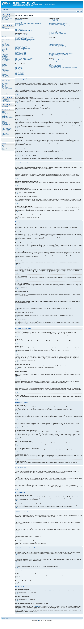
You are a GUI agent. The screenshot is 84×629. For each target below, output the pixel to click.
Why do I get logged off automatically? (22, 22)
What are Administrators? (54, 19)
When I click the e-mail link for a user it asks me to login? (26, 41)
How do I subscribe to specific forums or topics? (58, 54)
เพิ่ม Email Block (5, 94)
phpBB (38, 620)
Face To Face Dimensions (6, 101)
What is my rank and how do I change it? (23, 40)
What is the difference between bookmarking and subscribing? (61, 53)
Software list (4, 85)
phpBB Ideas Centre (71, 597)
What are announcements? (20, 70)
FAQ (78, 11)
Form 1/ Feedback (5, 57)
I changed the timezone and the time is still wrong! (25, 37)
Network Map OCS (5, 93)
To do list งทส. (4, 91)
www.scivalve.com (5, 140)
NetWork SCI (4, 86)
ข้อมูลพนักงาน (4, 41)
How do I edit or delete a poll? (21, 52)
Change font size (81, 9)
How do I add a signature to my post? (22, 48)
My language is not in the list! (21, 38)
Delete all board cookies (66, 618)
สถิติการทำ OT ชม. (5, 19)
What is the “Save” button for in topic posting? (24, 58)
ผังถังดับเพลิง (4, 64)
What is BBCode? (18, 64)
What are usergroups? (53, 22)
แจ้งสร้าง (3, 35)
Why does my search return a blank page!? (57, 46)
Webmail (3, 112)
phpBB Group (50, 590)
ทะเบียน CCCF (4, 145)
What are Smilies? (18, 67)
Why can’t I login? (18, 19)
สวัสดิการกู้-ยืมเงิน (5, 43)
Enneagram (4, 55)
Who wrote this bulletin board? (55, 65)
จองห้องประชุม (4, 48)
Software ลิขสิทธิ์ (5, 87)
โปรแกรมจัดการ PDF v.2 (6, 127)
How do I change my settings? (21, 34)
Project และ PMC (5, 56)
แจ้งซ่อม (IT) (4, 36)
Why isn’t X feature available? (55, 66)
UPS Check (4, 92)
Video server (4, 123)
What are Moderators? (53, 20)
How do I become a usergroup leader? (56, 24)
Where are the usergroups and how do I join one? (58, 23)
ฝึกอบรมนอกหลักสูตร (5, 46)
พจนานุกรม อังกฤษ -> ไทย (6, 116)
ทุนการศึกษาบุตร (5, 69)
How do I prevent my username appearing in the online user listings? (28, 23)
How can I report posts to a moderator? (22, 57)
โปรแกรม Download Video (6, 128)
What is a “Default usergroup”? (55, 26)
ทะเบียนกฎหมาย (5, 49)
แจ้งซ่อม (3, 33)
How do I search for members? (55, 47)
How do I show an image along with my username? (25, 39)
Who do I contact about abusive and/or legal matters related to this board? (63, 67)
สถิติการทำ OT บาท (5, 20)
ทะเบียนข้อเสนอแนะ (5, 53)
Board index (5, 9)
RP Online (4, 27)
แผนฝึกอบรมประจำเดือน (6, 45)
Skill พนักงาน (4, 74)
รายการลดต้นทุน (5, 54)
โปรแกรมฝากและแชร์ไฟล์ (6, 124)
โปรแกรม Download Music (6, 129)
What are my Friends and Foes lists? (56, 38)
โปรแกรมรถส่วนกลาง (5, 70)
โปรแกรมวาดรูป (5, 133)
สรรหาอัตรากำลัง (5, 60)
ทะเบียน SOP (4, 51)
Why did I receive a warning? (20, 55)
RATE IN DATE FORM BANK (7, 18)
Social (3, 147)
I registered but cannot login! (20, 25)
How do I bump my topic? (20, 60)
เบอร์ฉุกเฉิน (4, 111)
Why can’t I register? (19, 29)
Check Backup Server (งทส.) (7, 88)
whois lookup (37, 606)
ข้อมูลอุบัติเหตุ (4, 65)
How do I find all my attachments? (55, 61)
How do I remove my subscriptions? (56, 55)
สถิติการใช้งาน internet (6, 113)
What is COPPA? (18, 28)
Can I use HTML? (18, 66)
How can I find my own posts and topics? (57, 49)
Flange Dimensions (5, 99)
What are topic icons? (19, 74)
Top (17, 85)
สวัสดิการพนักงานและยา (6, 59)
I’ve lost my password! (19, 24)
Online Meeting (5, 148)
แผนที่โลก (3, 121)
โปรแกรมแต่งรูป (5, 132)
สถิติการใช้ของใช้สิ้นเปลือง (6, 22)
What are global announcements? (21, 69)
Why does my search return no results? (56, 45)
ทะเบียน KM (4, 50)
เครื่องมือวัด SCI (5, 106)
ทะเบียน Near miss (5, 146)
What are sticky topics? (19, 72)
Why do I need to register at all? (21, 20)
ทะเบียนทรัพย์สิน (5, 17)
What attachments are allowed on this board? (57, 59)
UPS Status (4, 149)
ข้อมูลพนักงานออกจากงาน (6, 66)
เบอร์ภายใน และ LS (5, 76)
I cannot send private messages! (55, 32)
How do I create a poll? (19, 49)
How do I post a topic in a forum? (21, 46)
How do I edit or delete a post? (21, 47)
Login (81, 11)
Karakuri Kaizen (5, 58)
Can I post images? (19, 68)
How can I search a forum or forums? (56, 44)
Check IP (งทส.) (5, 89)
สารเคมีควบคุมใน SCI (6, 75)
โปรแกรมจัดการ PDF (5, 125)
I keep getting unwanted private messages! (57, 33)
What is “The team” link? (54, 28)
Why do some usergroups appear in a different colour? (59, 25)
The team (59, 618)
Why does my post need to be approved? (23, 59)
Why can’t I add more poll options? (22, 51)
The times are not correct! (20, 35)
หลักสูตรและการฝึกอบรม (6, 44)
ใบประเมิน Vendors (5, 28)
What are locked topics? (20, 73)
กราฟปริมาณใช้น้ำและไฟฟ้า (7, 71)
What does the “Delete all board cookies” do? (23, 30)
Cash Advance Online (6, 16)
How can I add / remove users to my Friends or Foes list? (60, 40)
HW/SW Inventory (5, 84)
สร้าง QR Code (4, 122)
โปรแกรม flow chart (5, 134)
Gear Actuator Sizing (5, 100)
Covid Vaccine (4, 61)
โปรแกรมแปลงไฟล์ (5, 130)
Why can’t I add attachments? (21, 54)
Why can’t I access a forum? (20, 53)
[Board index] (7, 3)
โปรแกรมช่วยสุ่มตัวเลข (6, 135)
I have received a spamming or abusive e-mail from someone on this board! (63, 34)
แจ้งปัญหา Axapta (5, 83)
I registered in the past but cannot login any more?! (25, 26)
